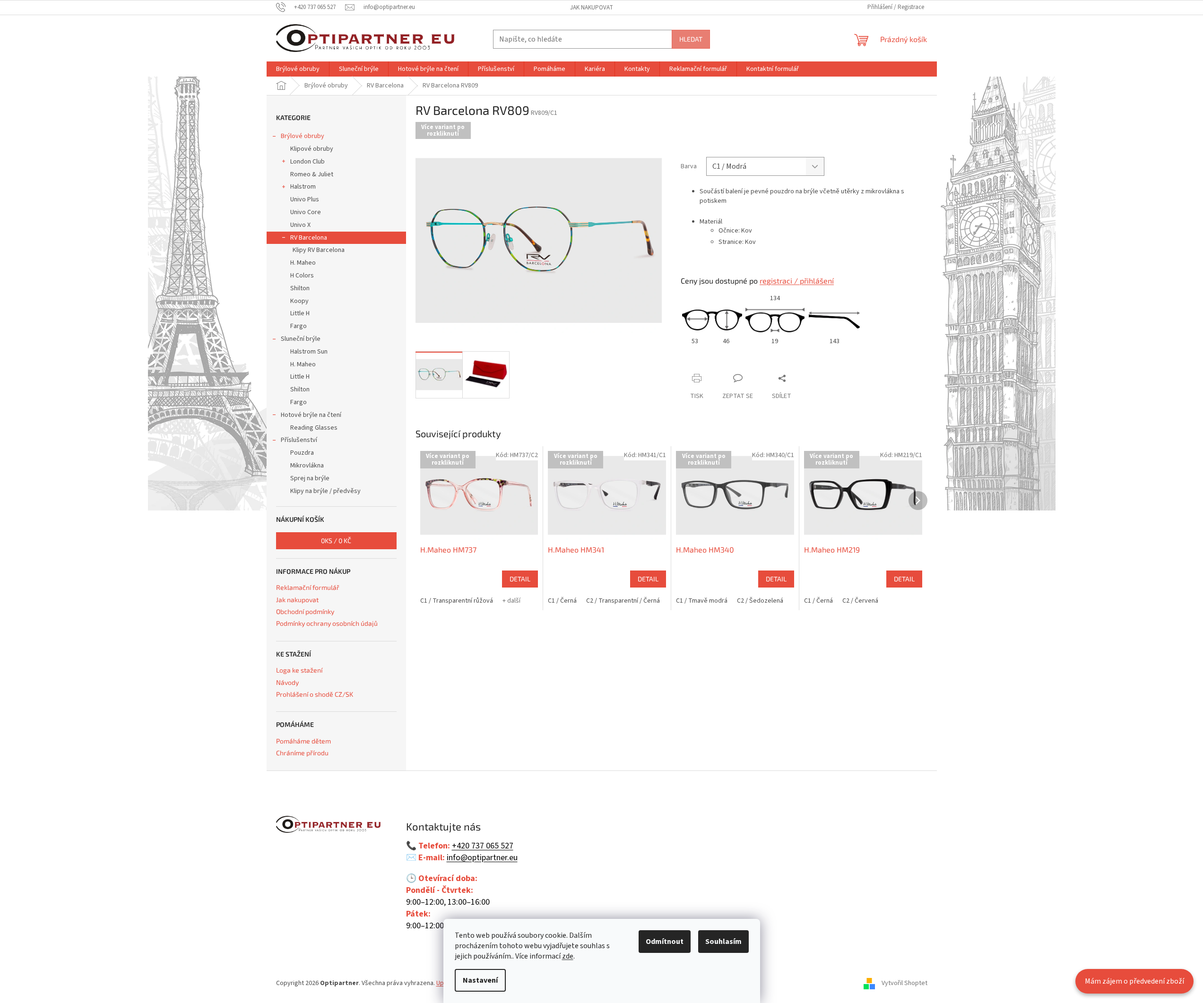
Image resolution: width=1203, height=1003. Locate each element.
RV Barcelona (308, 237)
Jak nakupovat (591, 7)
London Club (307, 161)
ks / (336, 540)
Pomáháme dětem (303, 740)
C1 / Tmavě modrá (701, 600)
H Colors (302, 275)
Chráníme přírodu (302, 752)
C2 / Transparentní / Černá (623, 600)
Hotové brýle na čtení (311, 415)
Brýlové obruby (302, 136)
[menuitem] (298, 69)
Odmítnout (665, 941)
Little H (300, 313)
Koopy (299, 301)
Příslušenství (299, 440)
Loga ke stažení (299, 670)
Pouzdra (302, 453)
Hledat (690, 39)
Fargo (298, 326)
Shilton (300, 288)
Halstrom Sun (309, 351)
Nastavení (480, 980)
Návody (287, 682)
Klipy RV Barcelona (319, 250)
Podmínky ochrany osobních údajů (327, 623)
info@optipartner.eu (482, 858)
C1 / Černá (562, 600)
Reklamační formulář (307, 587)
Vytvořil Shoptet (904, 983)
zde (567, 956)
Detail (520, 579)
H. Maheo (303, 263)
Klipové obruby (311, 149)
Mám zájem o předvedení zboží (1134, 981)
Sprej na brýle (309, 478)
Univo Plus (304, 199)
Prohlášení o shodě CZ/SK (314, 694)
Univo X (300, 225)
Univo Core (305, 212)
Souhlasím (723, 941)
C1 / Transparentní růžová (456, 600)
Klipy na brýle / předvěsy (325, 491)
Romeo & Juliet (311, 174)
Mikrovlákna (307, 465)
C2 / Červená (860, 600)
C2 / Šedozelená (760, 600)
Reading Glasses (314, 427)
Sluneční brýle (300, 339)
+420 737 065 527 (482, 846)
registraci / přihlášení (797, 280)
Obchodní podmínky (305, 611)
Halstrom (303, 186)
